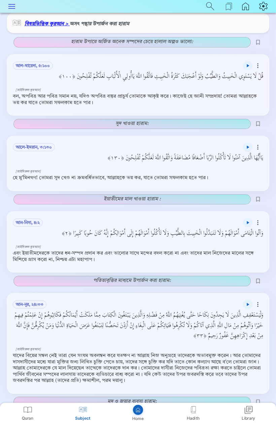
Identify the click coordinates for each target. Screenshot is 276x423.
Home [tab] (137, 418)
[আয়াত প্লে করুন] (247, 65)
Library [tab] (248, 418)
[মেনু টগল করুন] (11, 6)
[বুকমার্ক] (258, 42)
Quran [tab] (28, 418)
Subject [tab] (83, 418)
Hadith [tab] (193, 418)
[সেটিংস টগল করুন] (264, 6)
